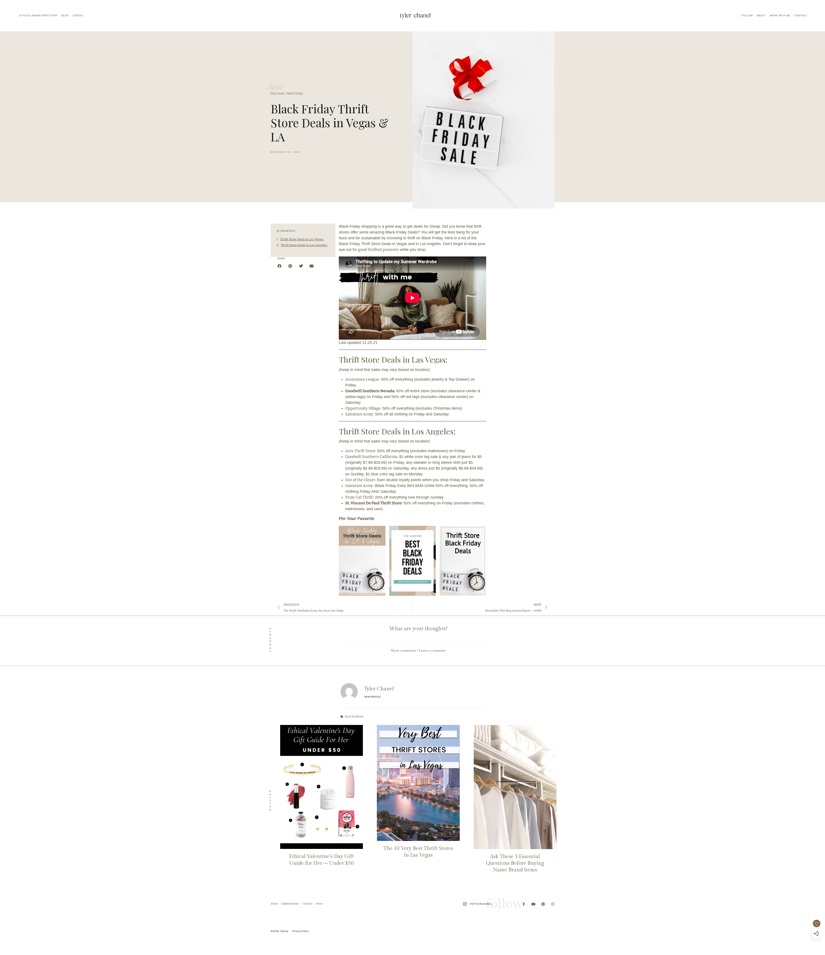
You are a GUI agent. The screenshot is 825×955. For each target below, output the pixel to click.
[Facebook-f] (524, 904)
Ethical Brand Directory (38, 15)
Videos (78, 15)
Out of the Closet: (360, 480)
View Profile (372, 697)
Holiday (277, 93)
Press (319, 903)
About (761, 15)
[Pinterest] (543, 904)
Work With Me (780, 15)
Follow (747, 15)
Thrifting (294, 93)
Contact (800, 15)
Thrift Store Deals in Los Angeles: (304, 245)
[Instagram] (553, 904)
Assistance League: (362, 379)
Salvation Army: (359, 485)
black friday (354, 716)
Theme (284, 931)
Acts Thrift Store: (361, 451)
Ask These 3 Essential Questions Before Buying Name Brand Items (515, 863)
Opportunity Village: (363, 408)
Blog (65, 15)
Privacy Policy (300, 931)
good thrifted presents (378, 249)
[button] (279, 266)
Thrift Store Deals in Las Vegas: (302, 239)
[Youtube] (533, 904)
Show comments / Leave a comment (418, 651)
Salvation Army (359, 414)
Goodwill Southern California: (371, 456)
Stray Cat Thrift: (359, 497)
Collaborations (290, 903)
